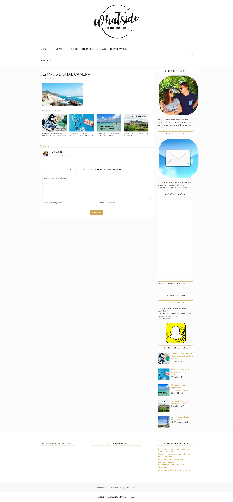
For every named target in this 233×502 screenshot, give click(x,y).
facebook (101, 488)
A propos (46, 60)
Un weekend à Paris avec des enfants (175, 470)
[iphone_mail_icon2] (178, 158)
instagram (116, 488)
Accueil (45, 49)
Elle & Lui (102, 49)
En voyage (58, 49)
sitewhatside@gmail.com (62, 156)
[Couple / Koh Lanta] (178, 95)
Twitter (130, 488)
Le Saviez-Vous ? (118, 49)
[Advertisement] (175, 238)
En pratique (87, 49)
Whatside (57, 152)
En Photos (72, 49)
